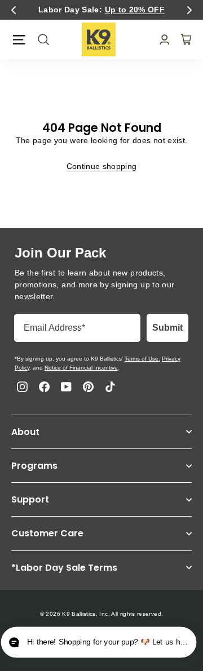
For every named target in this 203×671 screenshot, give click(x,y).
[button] (13, 10)
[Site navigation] (19, 39)
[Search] (40, 39)
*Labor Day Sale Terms (64, 567)
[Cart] (183, 39)
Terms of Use (141, 359)
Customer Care (47, 533)
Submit (167, 327)
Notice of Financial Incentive (81, 368)
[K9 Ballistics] (99, 39)
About (25, 431)
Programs (34, 465)
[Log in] (161, 40)
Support (30, 499)
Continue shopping (102, 166)
